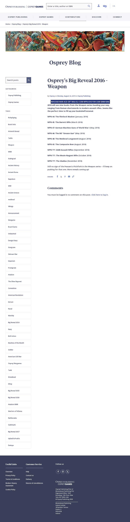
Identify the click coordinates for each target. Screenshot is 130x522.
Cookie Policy (10, 489)
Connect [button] (117, 17)
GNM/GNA (105, 102)
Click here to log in (99, 195)
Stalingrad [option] (12, 159)
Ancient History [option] (13, 165)
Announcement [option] (13, 213)
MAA (73, 102)
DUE (57, 102)
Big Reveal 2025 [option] (13, 391)
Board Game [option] (12, 227)
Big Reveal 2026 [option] (13, 397)
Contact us (30, 475)
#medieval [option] (12, 377)
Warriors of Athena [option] (15, 411)
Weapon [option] (11, 145)
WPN (86, 102)
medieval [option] (11, 199)
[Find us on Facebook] (58, 472)
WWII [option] (10, 152)
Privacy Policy (10, 475)
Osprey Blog (16, 24)
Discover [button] (96, 17)
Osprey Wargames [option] (15, 363)
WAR (61, 102)
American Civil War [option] (14, 357)
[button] (105, 6)
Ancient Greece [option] (13, 193)
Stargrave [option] (11, 247)
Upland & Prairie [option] (14, 438)
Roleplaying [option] (12, 118)
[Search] (89, 6)
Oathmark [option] (12, 425)
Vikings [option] (10, 206)
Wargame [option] (11, 220)
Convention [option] (12, 288)
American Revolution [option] (15, 295)
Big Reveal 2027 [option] (13, 432)
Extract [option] (10, 302)
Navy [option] (10, 329)
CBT (69, 102)
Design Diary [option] (12, 240)
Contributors (72, 17)
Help (27, 472)
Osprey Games (13, 102)
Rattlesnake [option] (12, 418)
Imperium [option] (11, 261)
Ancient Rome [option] (13, 172)
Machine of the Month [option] (16, 343)
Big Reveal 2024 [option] (13, 322)
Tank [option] (10, 370)
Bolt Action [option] (12, 336)
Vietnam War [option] (12, 254)
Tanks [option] (10, 138)
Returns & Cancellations (34, 483)
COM (81, 102)
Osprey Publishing (14, 95)
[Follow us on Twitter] (67, 472)
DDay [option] (10, 384)
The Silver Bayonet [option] (15, 281)
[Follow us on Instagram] (63, 472)
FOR (94, 102)
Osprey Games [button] (46, 17)
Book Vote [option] (12, 124)
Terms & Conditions (13, 479)
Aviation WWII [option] (13, 404)
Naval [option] (10, 309)
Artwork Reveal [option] (13, 131)
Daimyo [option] (11, 445)
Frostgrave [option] (12, 268)
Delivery (29, 479)
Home (8, 24)
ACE (65, 102)
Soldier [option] (10, 350)
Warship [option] (11, 316)
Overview (9, 472)
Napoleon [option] (11, 179)
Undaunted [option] (12, 234)
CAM (98, 102)
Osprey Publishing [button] (17, 17)
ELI (77, 102)
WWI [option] (9, 186)
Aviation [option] (11, 275)
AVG (90, 102)
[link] (57, 176)
